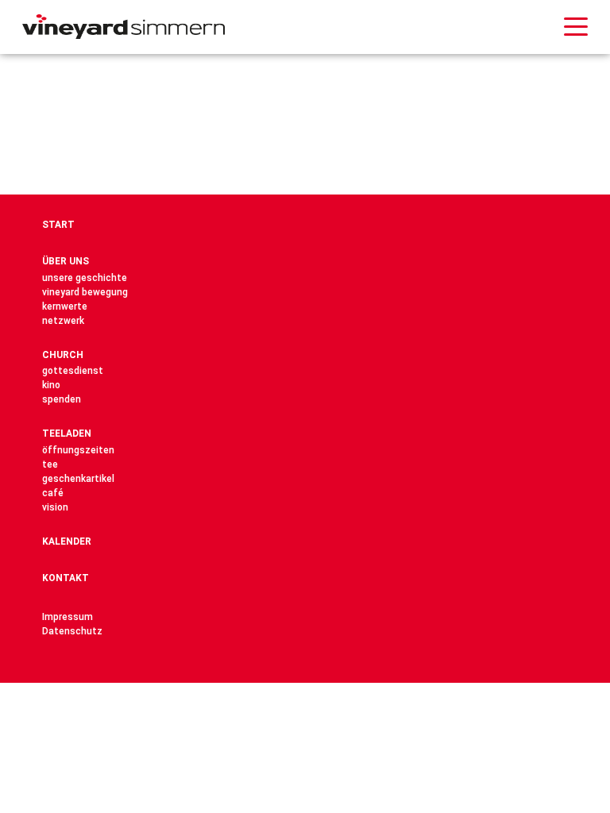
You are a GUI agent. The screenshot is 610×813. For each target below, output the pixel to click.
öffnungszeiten (78, 450)
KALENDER (66, 541)
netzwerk (63, 320)
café (53, 493)
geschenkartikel (78, 478)
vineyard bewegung (85, 292)
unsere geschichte (84, 277)
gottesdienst (72, 370)
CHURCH (62, 354)
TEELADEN (66, 433)
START (58, 224)
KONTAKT (65, 578)
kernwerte (64, 306)
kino (51, 385)
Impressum (67, 616)
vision (55, 507)
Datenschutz (72, 631)
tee (50, 464)
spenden (61, 399)
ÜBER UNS (65, 261)
